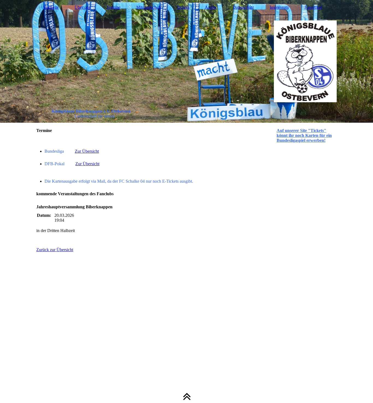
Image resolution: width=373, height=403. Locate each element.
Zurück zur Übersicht (54, 249)
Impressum (279, 7)
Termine (113, 7)
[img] (186, 61)
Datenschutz (243, 7)
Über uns (82, 7)
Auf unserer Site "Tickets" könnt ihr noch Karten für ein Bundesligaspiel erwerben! (304, 135)
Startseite (51, 7)
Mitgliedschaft (148, 7)
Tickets (183, 7)
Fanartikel (313, 7)
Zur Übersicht (87, 151)
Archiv (211, 7)
